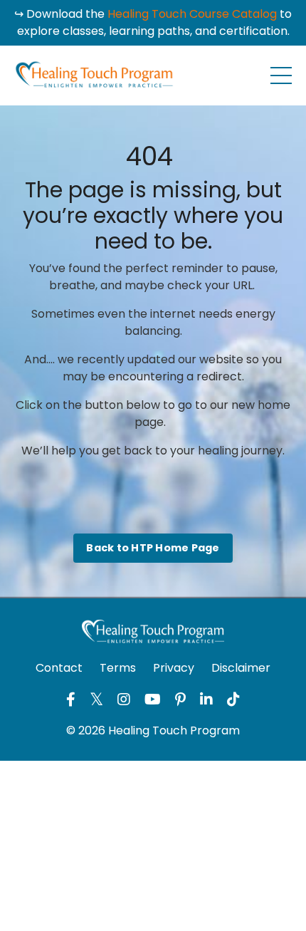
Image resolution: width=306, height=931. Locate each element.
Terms (118, 668)
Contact (59, 668)
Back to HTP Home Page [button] (152, 548)
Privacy (173, 668)
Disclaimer (240, 668)
